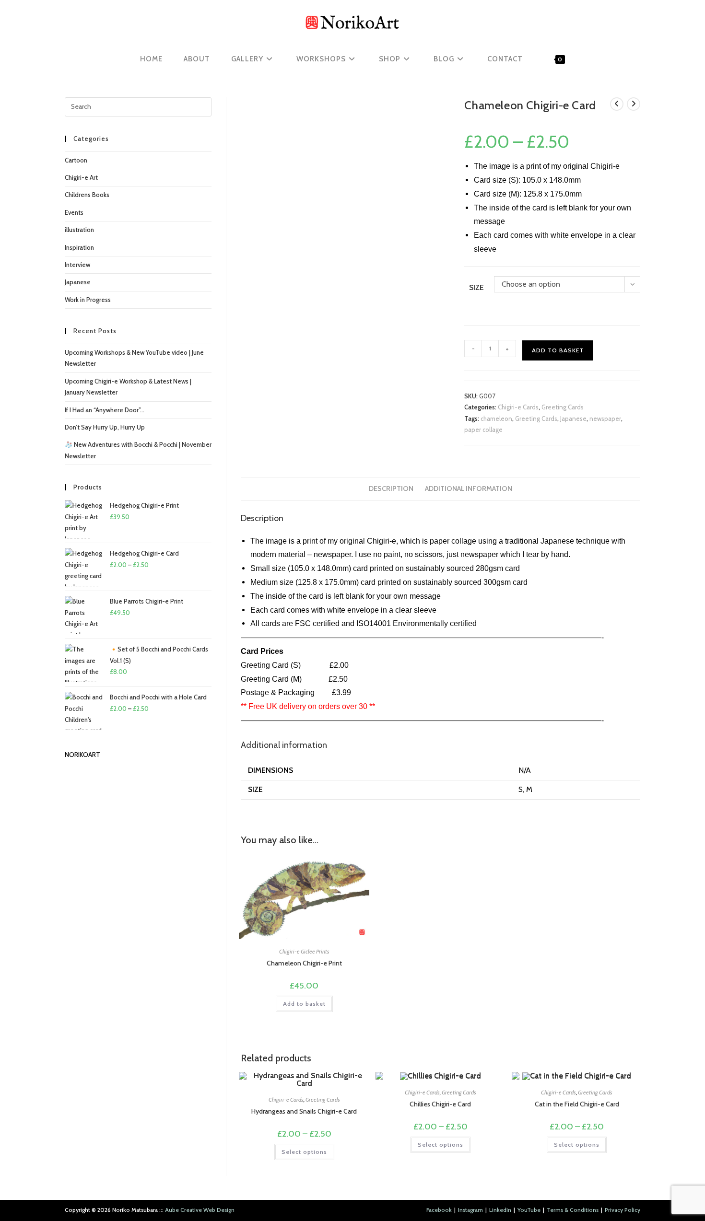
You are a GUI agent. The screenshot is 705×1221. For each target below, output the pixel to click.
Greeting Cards (562, 407)
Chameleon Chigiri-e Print (304, 963)
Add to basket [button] (304, 1003)
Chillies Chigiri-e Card (440, 1104)
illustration (79, 229)
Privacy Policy (622, 1209)
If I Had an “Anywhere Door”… (104, 410)
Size (476, 287)
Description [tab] (391, 488)
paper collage (483, 429)
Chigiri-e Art (81, 177)
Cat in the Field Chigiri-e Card (577, 1104)
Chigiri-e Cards (518, 407)
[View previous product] (616, 104)
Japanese (573, 418)
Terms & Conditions (573, 1209)
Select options (304, 1151)
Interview (77, 264)
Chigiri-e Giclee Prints (304, 951)
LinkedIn (500, 1209)
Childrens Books (87, 194)
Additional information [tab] (468, 488)
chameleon (496, 418)
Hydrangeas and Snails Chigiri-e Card (304, 1111)
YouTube (528, 1209)
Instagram (470, 1209)
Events (74, 212)
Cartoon (76, 160)
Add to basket (558, 350)
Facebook (439, 1209)
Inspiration (79, 247)
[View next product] (633, 104)
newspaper (605, 418)
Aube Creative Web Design (200, 1209)
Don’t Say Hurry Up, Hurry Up (105, 427)
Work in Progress (88, 299)
